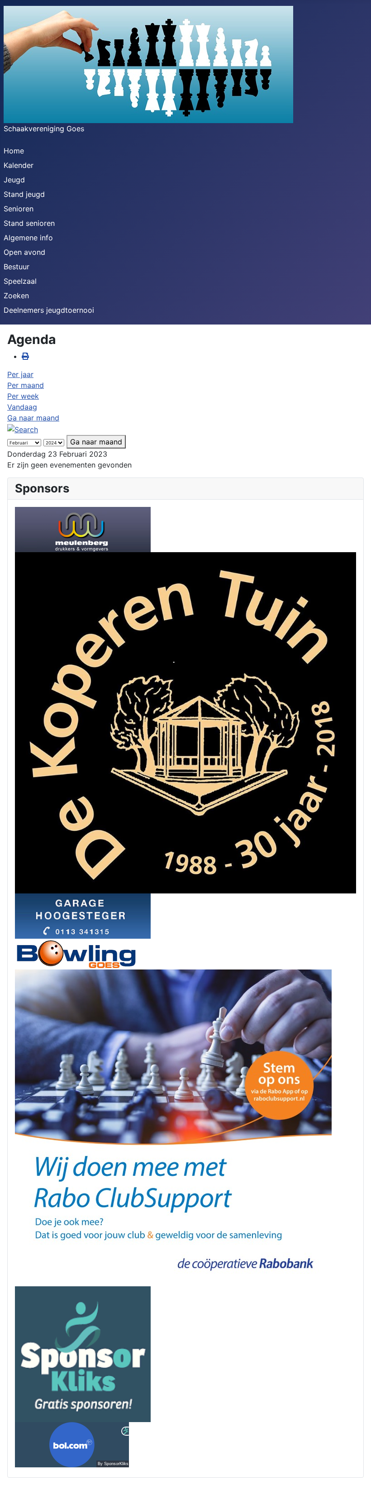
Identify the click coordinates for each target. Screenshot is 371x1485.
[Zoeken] (22, 428)
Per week (23, 396)
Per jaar (20, 374)
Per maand (25, 385)
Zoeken (16, 295)
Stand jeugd (24, 194)
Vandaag (22, 406)
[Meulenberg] (83, 528)
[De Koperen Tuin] (185, 721)
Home (14, 150)
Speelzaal (20, 281)
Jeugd (14, 179)
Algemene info (28, 237)
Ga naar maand (33, 417)
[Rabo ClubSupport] (173, 1127)
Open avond (24, 252)
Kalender (18, 165)
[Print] (25, 356)
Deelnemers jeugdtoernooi (49, 310)
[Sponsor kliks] (83, 1353)
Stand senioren (29, 223)
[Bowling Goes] (76, 953)
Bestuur (16, 266)
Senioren (18, 208)
